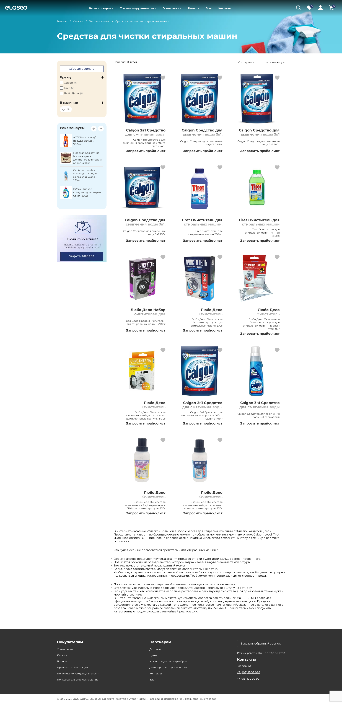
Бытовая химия (99, 21)
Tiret (69, 88)
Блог (209, 8)
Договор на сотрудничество (168, 667)
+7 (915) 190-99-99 (248, 678)
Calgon (71, 82)
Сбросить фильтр (82, 68)
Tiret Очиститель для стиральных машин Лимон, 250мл (259, 224)
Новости (193, 8)
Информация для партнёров (168, 661)
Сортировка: (246, 62)
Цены (153, 655)
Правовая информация (72, 667)
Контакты (224, 8)
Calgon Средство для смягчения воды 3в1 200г (259, 134)
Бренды (62, 661)
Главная (62, 21)
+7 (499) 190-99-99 (248, 672)
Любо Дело (74, 93)
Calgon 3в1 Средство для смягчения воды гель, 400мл (259, 407)
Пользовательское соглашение (78, 679)
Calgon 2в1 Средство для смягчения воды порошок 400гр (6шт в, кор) (145, 136)
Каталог (78, 21)
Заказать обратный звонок (261, 643)
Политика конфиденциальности (78, 673)
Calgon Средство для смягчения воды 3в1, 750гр (145, 224)
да (66, 109)
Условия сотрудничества (137, 8)
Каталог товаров (100, 8)
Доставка (155, 649)
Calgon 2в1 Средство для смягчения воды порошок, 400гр (202, 407)
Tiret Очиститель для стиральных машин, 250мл (201, 224)
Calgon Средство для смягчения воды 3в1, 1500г (202, 134)
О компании (171, 8)
